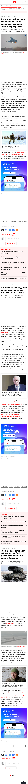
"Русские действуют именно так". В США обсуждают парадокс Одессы (12, 263)
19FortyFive (4, 332)
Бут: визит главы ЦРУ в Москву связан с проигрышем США (12, 517)
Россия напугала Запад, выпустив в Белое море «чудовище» (13, 537)
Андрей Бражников (7, 193)
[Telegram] (9, 230)
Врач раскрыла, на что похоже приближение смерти (14, 279)
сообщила (9, 623)
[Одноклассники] (16, 230)
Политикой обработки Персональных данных (11, 7)
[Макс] (6, 230)
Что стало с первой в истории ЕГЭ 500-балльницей (12, 252)
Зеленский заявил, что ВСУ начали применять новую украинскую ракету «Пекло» (13, 695)
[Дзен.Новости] (2, 230)
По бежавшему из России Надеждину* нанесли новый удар (12, 257)
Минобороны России (21, 646)
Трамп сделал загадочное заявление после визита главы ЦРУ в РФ (13, 268)
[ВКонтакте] (13, 230)
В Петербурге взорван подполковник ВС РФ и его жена (14, 273)
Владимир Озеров (6, 458)
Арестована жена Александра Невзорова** (13, 522)
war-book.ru (12, 584)
